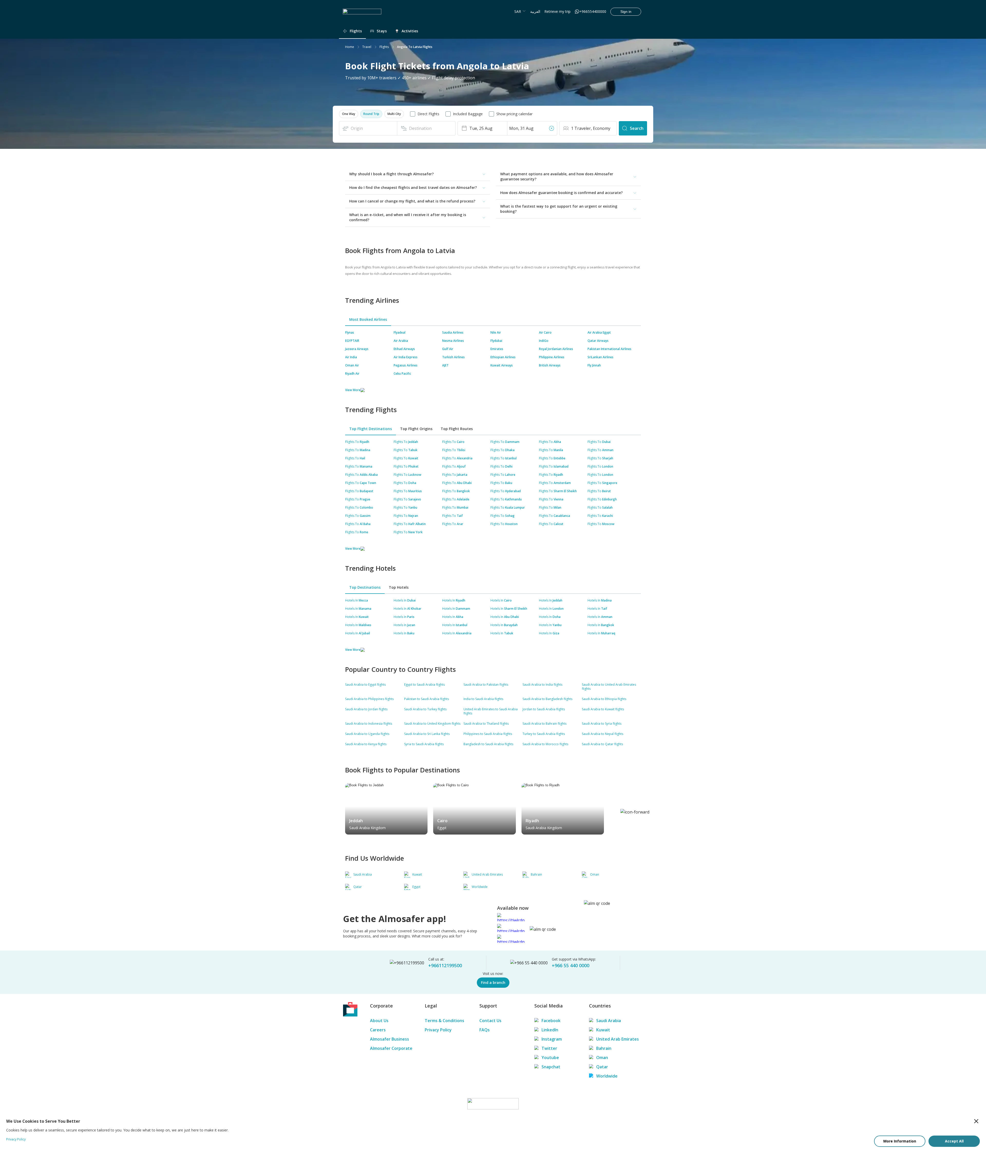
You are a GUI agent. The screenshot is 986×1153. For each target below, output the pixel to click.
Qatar (602, 1066)
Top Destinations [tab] (365, 587)
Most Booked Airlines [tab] (368, 319)
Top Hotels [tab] (399, 587)
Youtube (550, 1057)
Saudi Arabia (608, 1020)
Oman (602, 1057)
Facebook (551, 1020)
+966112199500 (445, 965)
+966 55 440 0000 (570, 965)
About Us (379, 1020)
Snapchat (551, 1066)
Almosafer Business (389, 1039)
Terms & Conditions (444, 1020)
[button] (348, 114)
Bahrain (603, 1048)
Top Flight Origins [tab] (416, 428)
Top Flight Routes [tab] (457, 428)
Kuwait (603, 1029)
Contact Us (490, 1020)
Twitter (549, 1048)
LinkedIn (550, 1029)
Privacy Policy (438, 1029)
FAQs (484, 1029)
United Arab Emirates (617, 1039)
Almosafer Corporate (391, 1048)
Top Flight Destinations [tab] (370, 428)
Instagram (552, 1039)
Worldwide (607, 1076)
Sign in (625, 11)
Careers (378, 1029)
